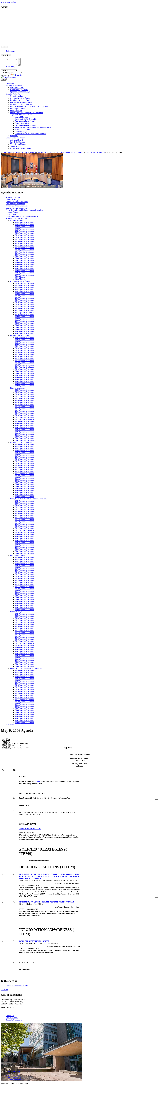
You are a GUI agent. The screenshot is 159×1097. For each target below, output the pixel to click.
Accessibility (6, 55)
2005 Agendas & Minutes (24, 264)
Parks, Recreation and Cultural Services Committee (29, 106)
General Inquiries (12, 1018)
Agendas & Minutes (13, 94)
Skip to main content (8, 2)
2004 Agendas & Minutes (24, 267)
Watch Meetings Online (19, 90)
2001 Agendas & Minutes (24, 273)
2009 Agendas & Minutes (24, 256)
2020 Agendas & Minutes (24, 233)
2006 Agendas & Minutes (95, 152)
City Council (10, 83)
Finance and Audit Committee (21, 102)
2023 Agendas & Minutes (24, 227)
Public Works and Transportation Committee (26, 113)
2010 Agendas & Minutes (24, 254)
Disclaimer (14, 136)
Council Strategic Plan (14, 1077)
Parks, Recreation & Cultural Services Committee (33, 127)
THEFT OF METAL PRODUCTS (30, 829)
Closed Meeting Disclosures (20, 148)
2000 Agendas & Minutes (24, 275)
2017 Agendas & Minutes (24, 239)
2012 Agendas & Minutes (24, 250)
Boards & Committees (14, 1020)
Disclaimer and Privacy (14, 1079)
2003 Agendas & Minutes (24, 269)
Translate (18, 75)
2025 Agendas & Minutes (24, 223)
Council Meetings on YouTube (17, 986)
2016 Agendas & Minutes (24, 241)
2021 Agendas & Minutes (24, 231)
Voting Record (15, 146)
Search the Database (17, 142)
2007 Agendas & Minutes (24, 260)
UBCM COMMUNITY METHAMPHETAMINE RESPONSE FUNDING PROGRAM (46, 902)
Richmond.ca (10, 51)
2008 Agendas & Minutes (24, 258)
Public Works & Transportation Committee (30, 134)
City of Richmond (13, 1071)
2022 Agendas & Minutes (24, 229)
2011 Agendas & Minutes (24, 252)
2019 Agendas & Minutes (24, 235)
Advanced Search (16, 140)
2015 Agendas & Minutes (24, 243)
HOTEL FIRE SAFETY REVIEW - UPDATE (34, 941)
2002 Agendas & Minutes (24, 271)
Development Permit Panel (20, 100)
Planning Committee (17, 109)
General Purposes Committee (21, 104)
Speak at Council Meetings (20, 92)
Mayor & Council (12, 1075)
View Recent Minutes (18, 144)
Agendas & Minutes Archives (21, 115)
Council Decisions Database (16, 138)
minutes (37, 781)
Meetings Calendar (17, 88)
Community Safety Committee (21, 98)
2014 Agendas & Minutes (24, 246)
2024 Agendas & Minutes (24, 225)
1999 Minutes (20, 277)
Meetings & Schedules (14, 85)
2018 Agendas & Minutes (24, 237)
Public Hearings (16, 111)
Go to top (4, 990)
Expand (4, 47)
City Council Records (11, 152)
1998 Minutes (20, 279)
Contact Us (10, 1016)
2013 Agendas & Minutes (24, 248)
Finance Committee (22, 123)
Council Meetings (16, 96)
